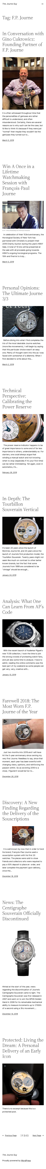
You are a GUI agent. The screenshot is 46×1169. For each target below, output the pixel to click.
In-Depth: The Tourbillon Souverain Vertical (20, 504)
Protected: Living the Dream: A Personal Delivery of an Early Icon (23, 1048)
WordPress (26, 1160)
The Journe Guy (9, 4)
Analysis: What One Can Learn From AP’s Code (23, 607)
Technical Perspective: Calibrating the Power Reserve (17, 399)
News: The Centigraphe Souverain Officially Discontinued (21, 910)
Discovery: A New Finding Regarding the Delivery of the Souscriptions (20, 811)
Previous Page (9, 1135)
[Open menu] (42, 4)
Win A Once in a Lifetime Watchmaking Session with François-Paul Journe (18, 180)
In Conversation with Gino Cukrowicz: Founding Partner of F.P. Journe (23, 42)
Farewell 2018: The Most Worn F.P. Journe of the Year (20, 706)
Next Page (38, 1135)
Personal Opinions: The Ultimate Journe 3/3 (22, 293)
